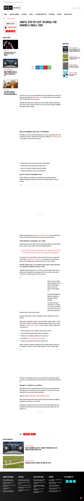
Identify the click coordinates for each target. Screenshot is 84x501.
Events (5, 50)
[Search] (79, 8)
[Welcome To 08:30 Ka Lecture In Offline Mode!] (65, 66)
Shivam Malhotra (12, 27)
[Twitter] (12, 31)
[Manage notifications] (81, 498)
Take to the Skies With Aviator (24, 485)
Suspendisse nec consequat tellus (35, 259)
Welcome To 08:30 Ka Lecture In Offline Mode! (74, 66)
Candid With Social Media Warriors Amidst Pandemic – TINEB (39, 486)
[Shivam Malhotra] (6, 27)
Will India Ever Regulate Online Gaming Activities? (55, 483)
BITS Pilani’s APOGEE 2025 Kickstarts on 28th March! (10, 54)
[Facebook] (7, 31)
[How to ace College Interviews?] (65, 74)
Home (4, 18)
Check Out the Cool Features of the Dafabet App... (55, 488)
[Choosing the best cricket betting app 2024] (13, 462)
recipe (33, 434)
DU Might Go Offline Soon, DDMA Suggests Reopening (8, 491)
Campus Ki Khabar (11, 18)
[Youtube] (14, 31)
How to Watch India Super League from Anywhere (54, 486)
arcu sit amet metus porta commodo (36, 338)
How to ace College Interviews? (73, 74)
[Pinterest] (45, 67)
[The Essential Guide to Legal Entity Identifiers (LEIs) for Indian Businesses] (10, 83)
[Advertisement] (47, 8)
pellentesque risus (37, 97)
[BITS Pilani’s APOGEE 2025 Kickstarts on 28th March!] (10, 44)
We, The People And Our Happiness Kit (38, 492)
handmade (26, 434)
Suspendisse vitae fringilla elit (32, 325)
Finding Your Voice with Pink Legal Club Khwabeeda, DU (39, 480)
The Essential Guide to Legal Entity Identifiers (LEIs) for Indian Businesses (10, 93)
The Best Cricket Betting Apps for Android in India (55, 491)
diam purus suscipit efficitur (42, 235)
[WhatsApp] (49, 67)
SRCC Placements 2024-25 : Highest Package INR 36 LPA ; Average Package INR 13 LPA (10, 73)
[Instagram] (9, 31)
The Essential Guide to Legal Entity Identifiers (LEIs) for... (24, 480)
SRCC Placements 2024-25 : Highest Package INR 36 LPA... (8, 480)
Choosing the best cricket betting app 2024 (38, 463)
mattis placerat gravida (55, 136)
